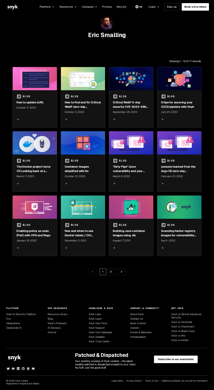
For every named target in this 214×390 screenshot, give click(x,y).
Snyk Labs (95, 314)
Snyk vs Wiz (178, 335)
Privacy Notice (133, 380)
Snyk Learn (95, 318)
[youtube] (13, 368)
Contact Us (136, 318)
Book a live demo (195, 6)
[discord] (33, 368)
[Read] (17, 119)
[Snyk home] (12, 7)
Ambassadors (138, 337)
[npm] (28, 368)
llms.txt (52, 332)
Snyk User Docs (98, 323)
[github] (23, 368)
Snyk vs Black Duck (183, 331)
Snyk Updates (97, 337)
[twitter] (8, 368)
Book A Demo (138, 323)
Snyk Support (97, 327)
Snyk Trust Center (99, 341)
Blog (50, 318)
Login (152, 6)
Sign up (172, 6)
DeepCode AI (14, 327)
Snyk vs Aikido (179, 340)
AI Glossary (54, 327)
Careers (134, 327)
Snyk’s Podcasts (57, 323)
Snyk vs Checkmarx (182, 326)
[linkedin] (18, 368)
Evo (8, 318)
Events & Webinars (141, 332)
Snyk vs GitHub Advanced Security (186, 316)
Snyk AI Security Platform (21, 314)
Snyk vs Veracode (181, 322)
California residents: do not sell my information (184, 380)
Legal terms (117, 380)
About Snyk (137, 314)
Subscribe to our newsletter (176, 359)
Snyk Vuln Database (100, 332)
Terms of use (151, 380)
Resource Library (58, 314)
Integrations (13, 323)
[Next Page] (121, 271)
